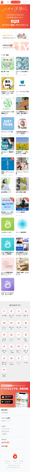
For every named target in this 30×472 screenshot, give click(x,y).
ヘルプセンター (5, 429)
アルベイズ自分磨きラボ (22, 72)
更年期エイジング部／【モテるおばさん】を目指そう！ (7, 213)
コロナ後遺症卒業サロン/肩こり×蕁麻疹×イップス (7, 253)
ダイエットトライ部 (7, 131)
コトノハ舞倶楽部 (21, 232)
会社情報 (21, 461)
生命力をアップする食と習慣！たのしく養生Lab (7, 92)
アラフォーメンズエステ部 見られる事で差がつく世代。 (7, 293)
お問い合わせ (5, 431)
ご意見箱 (3, 434)
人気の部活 (4, 412)
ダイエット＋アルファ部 (22, 172)
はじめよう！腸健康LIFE (7, 152)
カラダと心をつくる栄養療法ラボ (7, 112)
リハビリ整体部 (20, 212)
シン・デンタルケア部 (22, 91)
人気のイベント (5, 420)
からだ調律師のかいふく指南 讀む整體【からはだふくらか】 (22, 112)
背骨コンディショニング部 (7, 172)
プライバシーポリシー (18, 463)
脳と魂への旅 (5, 71)
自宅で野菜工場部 (21, 192)
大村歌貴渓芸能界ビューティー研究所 (22, 132)
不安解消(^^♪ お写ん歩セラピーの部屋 (22, 152)
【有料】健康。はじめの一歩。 (22, 273)
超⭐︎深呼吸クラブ (6, 192)
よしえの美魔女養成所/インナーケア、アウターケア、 (7, 273)
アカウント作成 (16, 2)
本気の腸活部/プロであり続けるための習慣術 (22, 253)
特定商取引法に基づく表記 (14, 465)
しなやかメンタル (6, 232)
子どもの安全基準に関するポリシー (14, 467)
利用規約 (15, 461)
